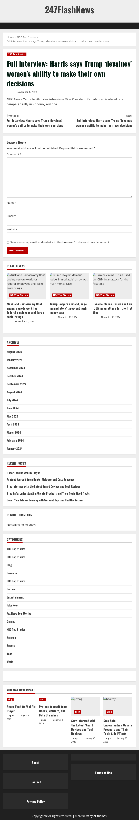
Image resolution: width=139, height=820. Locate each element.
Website (12, 229)
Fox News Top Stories (19, 613)
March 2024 (14, 432)
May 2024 (12, 416)
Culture (11, 589)
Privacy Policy (36, 801)
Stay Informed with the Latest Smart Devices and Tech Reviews (43, 486)
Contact (36, 782)
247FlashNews (69, 9)
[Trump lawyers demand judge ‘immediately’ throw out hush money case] (69, 286)
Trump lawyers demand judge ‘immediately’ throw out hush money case (68, 308)
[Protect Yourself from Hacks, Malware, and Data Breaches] (53, 699)
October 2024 (15, 376)
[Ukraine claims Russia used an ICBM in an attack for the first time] (112, 286)
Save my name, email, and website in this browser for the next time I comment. (60, 242)
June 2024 (13, 408)
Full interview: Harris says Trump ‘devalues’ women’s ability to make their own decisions (35, 121)
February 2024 (15, 440)
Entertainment (15, 597)
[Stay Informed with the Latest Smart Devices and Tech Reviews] (85, 706)
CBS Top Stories (16, 581)
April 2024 (13, 424)
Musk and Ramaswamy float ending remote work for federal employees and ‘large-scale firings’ (26, 310)
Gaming (11, 621)
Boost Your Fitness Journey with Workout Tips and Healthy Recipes (45, 500)
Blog (9, 565)
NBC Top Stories (16, 54)
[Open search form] (135, 26)
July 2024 (12, 400)
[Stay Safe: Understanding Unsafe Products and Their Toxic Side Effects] (117, 706)
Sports (11, 646)
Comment (14, 154)
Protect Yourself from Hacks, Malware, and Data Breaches (41, 480)
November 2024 (16, 368)
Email (11, 216)
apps (11, 715)
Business (12, 573)
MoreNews (82, 816)
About (35, 762)
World (10, 662)
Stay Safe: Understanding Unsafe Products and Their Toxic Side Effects (48, 493)
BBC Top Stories (16, 557)
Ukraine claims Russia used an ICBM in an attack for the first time (112, 308)
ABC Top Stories (16, 549)
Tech (9, 654)
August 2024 (14, 392)
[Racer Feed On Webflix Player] (21, 699)
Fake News (13, 605)
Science (11, 638)
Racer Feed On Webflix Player (23, 473)
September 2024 (16, 384)
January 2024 (15, 449)
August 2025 (14, 352)
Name (12, 203)
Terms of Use (103, 773)
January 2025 (14, 360)
